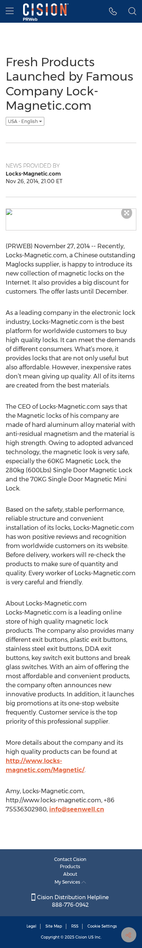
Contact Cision (70, 859)
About (70, 874)
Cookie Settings (102, 926)
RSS (74, 926)
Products (70, 866)
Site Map (53, 926)
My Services (68, 882)
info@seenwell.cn (76, 809)
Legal (31, 926)
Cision (81, 937)
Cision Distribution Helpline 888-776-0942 (72, 901)
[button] (113, 11)
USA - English (23, 121)
